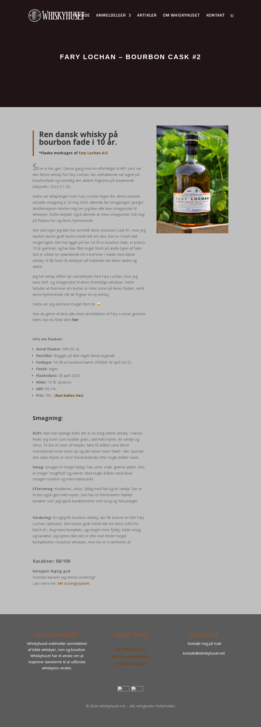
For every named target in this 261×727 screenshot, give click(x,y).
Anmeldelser (111, 16)
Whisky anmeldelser (130, 656)
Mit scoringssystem (74, 583)
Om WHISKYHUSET (181, 16)
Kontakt (215, 16)
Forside (81, 16)
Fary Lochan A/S (93, 152)
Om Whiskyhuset (130, 649)
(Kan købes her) (68, 395)
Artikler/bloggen (130, 663)
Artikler (146, 16)
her (75, 319)
